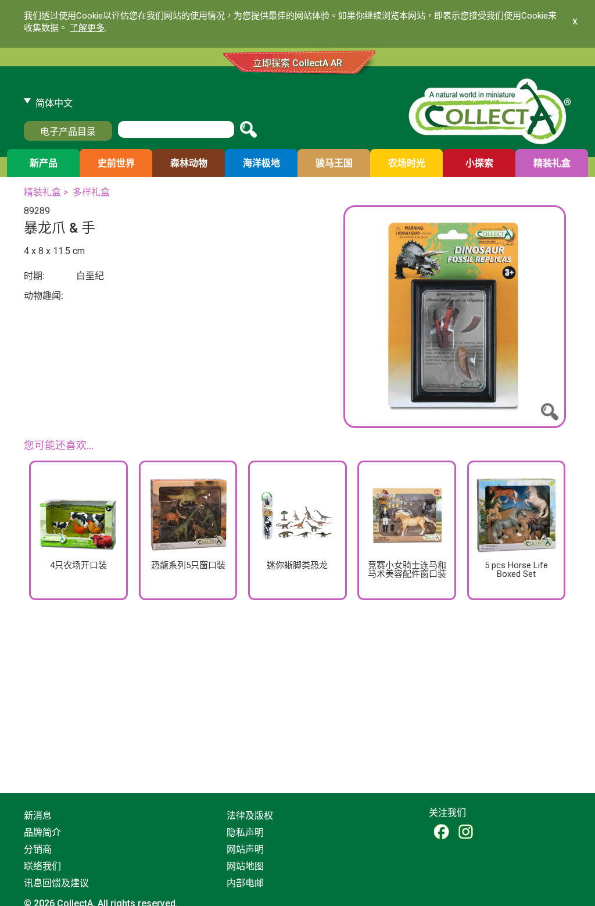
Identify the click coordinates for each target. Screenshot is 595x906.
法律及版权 (250, 815)
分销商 (38, 849)
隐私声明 (245, 832)
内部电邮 (245, 883)
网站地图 (245, 866)
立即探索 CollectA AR (297, 63)
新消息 (38, 815)
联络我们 (42, 866)
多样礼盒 (91, 192)
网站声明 (245, 849)
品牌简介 (42, 832)
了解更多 (87, 28)
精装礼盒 (42, 192)
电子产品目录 (68, 131)
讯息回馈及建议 (56, 883)
